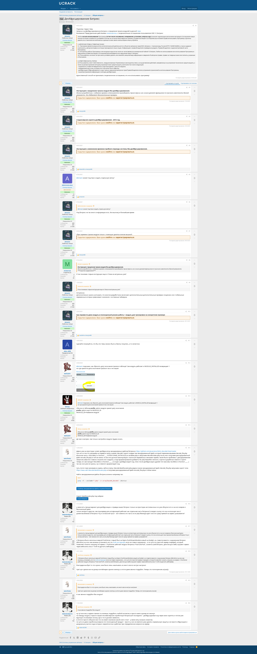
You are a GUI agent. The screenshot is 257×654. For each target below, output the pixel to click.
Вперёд (67, 83)
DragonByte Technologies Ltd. (147, 652)
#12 (189, 363)
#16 (189, 504)
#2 (189, 87)
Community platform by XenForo (128, 650)
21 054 (72, 50)
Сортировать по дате (172, 83)
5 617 (72, 381)
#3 (189, 116)
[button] (67, 8)
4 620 (72, 420)
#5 (189, 174)
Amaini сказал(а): (83, 264)
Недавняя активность (66, 12)
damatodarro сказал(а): (85, 530)
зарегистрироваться (125, 98)
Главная (191, 647)
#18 (189, 551)
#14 (189, 425)
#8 (189, 260)
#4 (189, 145)
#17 (189, 526)
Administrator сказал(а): (85, 206)
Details (157, 652)
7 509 (72, 466)
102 (73, 521)
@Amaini (79, 178)
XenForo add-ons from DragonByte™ (123, 652)
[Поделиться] (193, 26)
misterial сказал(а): (83, 286)
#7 (189, 231)
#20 (189, 603)
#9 (189, 282)
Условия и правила (153, 647)
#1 (196, 25)
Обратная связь (141, 647)
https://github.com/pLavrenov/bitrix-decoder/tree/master (156, 451)
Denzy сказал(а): (83, 429)
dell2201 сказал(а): (83, 400)
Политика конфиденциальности (171, 647)
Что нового (74, 8)
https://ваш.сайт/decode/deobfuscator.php (91, 470)
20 (73, 278)
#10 (189, 311)
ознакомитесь (112, 33)
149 (73, 197)
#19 (189, 580)
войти (109, 98)
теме (139, 31)
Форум (63, 8)
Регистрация (78, 12)
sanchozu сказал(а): (84, 555)
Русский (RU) (68, 647)
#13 (189, 396)
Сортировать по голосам (189, 83)
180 (73, 358)
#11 (189, 340)
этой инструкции (119, 542)
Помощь (185, 647)
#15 (189, 448)
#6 (189, 202)
